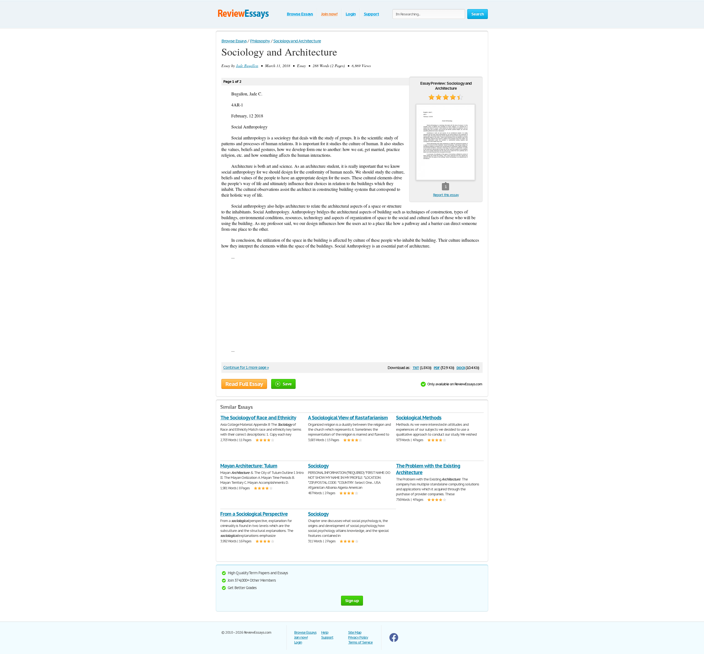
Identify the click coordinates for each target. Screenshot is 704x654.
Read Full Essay (244, 384)
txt (416, 367)
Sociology (318, 466)
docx (461, 367)
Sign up (352, 600)
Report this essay (446, 195)
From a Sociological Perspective (254, 514)
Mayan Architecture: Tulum (248, 466)
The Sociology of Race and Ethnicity (258, 417)
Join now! (329, 14)
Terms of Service (360, 642)
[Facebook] (393, 640)
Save (287, 383)
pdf (437, 367)
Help (324, 632)
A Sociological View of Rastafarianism (348, 417)
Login (351, 14)
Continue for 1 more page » (246, 367)
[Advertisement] (352, 303)
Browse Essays (300, 14)
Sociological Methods (418, 417)
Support (371, 14)
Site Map (354, 632)
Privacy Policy (358, 637)
